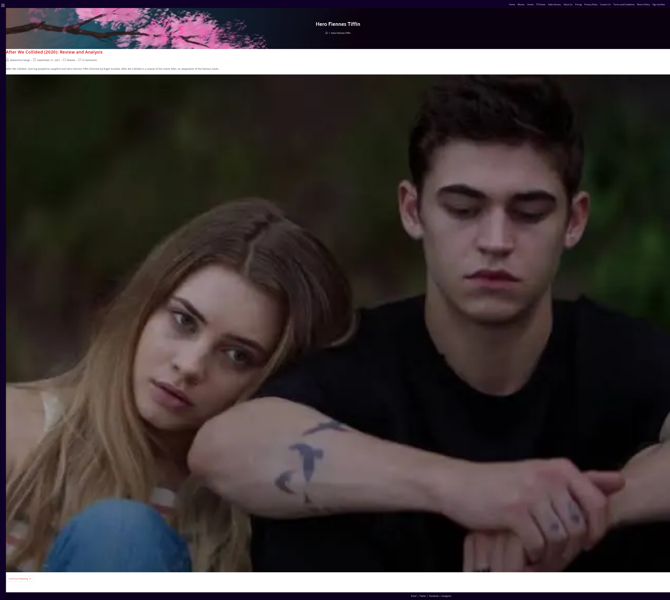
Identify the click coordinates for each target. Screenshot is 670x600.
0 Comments (89, 60)
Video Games (554, 4)
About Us (568, 4)
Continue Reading (21, 578)
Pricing (578, 4)
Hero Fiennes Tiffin (341, 33)
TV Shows (540, 4)
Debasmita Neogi (20, 60)
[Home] (326, 33)
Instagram (446, 595)
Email (413, 595)
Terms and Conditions (624, 4)
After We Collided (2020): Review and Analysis (54, 52)
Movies (521, 4)
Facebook (433, 595)
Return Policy (643, 4)
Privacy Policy (590, 4)
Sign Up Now (658, 4)
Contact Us (605, 4)
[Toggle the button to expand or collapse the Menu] (3, 5)
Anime (530, 4)
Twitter (422, 595)
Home (512, 4)
